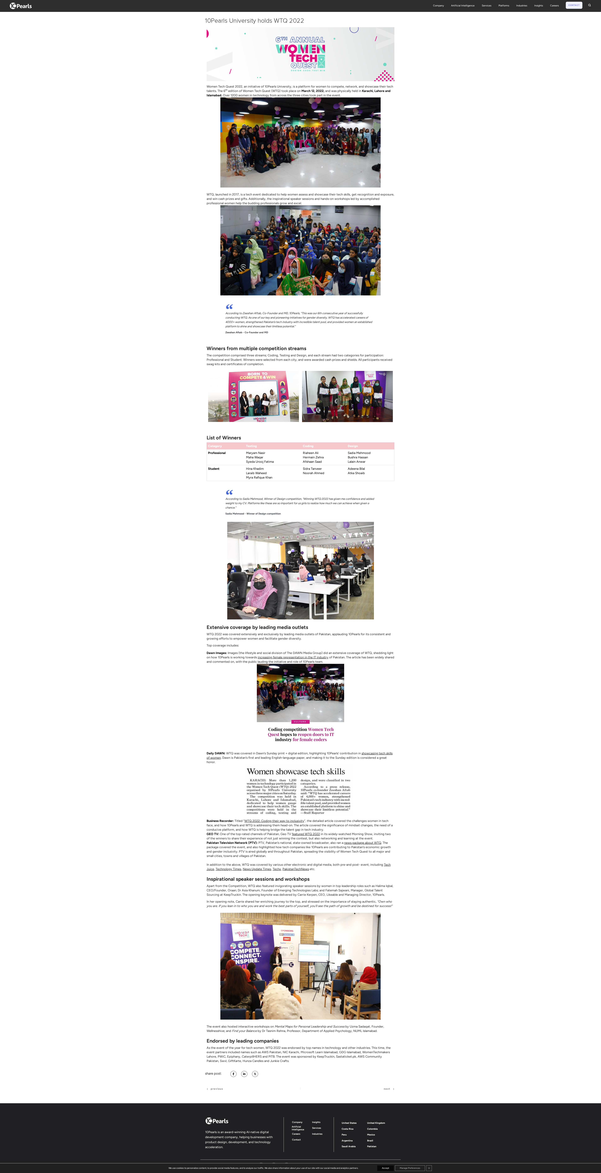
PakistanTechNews (296, 869)
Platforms (503, 5)
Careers (554, 5)
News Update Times (257, 869)
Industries (521, 5)
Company (438, 5)
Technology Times (228, 869)
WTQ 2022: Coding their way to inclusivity (274, 821)
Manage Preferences (410, 1168)
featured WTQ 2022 (306, 834)
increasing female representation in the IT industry (293, 657)
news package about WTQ (362, 843)
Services (486, 5)
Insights (538, 5)
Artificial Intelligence (463, 5)
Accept (385, 1168)
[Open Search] (589, 5)
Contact (574, 5)
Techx (277, 869)
